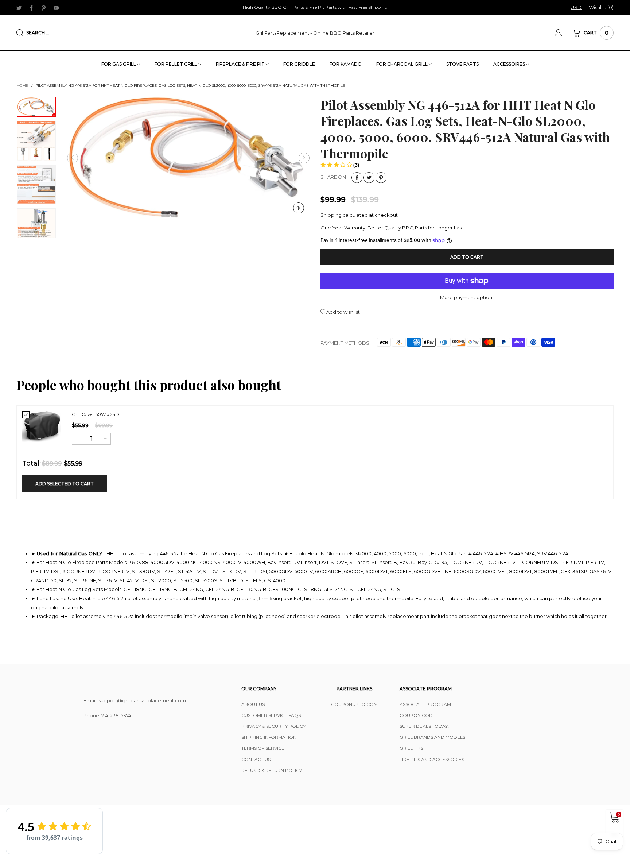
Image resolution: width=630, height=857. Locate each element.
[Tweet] (368, 177)
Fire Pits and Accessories (432, 759)
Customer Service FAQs (271, 715)
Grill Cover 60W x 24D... (97, 414)
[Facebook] (31, 7)
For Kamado (346, 64)
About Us (253, 704)
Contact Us (256, 759)
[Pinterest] (44, 7)
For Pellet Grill (176, 64)
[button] (72, 158)
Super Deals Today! (424, 726)
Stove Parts (462, 64)
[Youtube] (56, 7)
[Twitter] (19, 7)
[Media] (298, 207)
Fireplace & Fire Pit (241, 64)
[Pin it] (381, 177)
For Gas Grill (119, 64)
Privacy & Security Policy (273, 726)
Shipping (331, 215)
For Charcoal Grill (402, 64)
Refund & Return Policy (271, 770)
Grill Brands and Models (432, 737)
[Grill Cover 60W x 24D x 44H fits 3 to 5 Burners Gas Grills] (41, 426)
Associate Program (425, 704)
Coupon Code (418, 715)
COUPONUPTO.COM (354, 704)
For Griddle (299, 64)
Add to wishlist (342, 312)
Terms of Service (262, 748)
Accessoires (509, 64)
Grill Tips (411, 748)
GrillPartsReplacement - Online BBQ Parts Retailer (315, 33)
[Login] (564, 33)
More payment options (467, 297)
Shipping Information (268, 737)
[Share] (356, 177)
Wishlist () (601, 7)
